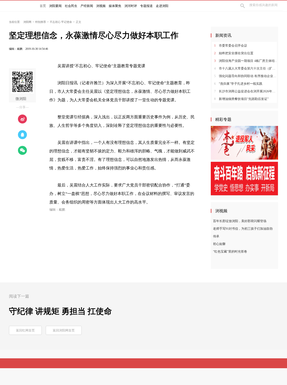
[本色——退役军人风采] (244, 142)
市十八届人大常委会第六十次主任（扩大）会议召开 (246, 68)
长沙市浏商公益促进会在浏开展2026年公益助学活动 (246, 91)
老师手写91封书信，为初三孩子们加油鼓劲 (243, 228)
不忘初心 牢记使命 (61, 22)
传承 (216, 236)
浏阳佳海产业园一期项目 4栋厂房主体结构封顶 (246, 61)
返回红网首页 (25, 330)
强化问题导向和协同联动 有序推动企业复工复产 (246, 76)
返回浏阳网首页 (64, 330)
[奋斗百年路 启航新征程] (244, 178)
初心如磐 (219, 244)
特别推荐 (40, 22)
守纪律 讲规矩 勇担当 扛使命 (60, 311)
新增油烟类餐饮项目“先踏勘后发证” (241, 99)
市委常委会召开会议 (230, 45)
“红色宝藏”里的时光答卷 (230, 251)
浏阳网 (27, 22)
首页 (43, 6)
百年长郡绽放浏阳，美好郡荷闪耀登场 (239, 221)
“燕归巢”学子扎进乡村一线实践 (238, 83)
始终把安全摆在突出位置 (233, 53)
